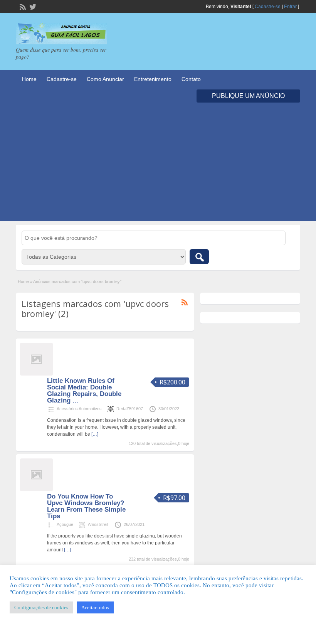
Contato (191, 79)
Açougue (65, 524)
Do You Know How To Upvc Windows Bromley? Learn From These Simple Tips (86, 506)
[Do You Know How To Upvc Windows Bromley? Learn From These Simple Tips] (36, 489)
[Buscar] (199, 256)
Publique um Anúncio (248, 96)
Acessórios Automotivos (79, 408)
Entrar (290, 6)
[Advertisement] (158, 167)
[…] (94, 434)
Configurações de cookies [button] (41, 607)
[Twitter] (32, 6)
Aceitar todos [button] (95, 607)
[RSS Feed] (22, 6)
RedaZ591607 (129, 408)
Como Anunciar (105, 79)
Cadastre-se (268, 6)
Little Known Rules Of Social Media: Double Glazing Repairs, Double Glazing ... (84, 390)
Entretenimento (152, 79)
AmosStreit (98, 524)
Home (29, 79)
